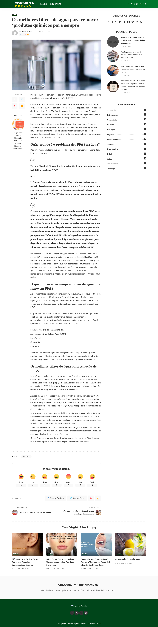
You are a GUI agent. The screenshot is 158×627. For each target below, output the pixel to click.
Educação (111, 130)
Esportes (110, 135)
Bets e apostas (112, 115)
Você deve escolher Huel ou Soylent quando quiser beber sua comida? (133, 40)
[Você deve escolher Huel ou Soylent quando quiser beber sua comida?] (113, 42)
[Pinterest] (134, 4)
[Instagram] (137, 4)
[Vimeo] (132, 22)
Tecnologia (111, 169)
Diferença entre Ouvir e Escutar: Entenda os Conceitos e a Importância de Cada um (26, 562)
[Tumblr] (124, 22)
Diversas (110, 125)
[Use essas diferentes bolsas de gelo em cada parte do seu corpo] (113, 70)
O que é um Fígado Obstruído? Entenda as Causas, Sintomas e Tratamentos (18, 141)
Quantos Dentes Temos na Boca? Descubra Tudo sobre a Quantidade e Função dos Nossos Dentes (96, 562)
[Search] (144, 4)
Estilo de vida (112, 139)
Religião (110, 154)
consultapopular (25, 31)
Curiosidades (112, 120)
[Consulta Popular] (24, 4)
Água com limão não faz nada (127, 559)
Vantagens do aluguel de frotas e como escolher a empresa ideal (131, 55)
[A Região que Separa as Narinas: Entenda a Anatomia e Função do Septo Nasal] (61, 544)
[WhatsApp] (136, 22)
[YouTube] (128, 22)
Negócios (110, 144)
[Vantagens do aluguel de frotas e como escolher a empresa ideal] (113, 56)
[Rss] (140, 22)
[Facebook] (129, 4)
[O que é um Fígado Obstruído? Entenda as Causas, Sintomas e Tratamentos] (18, 124)
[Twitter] (132, 4)
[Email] (28, 34)
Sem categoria (112, 164)
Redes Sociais (112, 149)
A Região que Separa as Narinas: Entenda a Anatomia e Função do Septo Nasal (60, 562)
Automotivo (111, 110)
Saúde (14, 14)
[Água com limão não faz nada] (130, 544)
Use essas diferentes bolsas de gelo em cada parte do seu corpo (133, 69)
